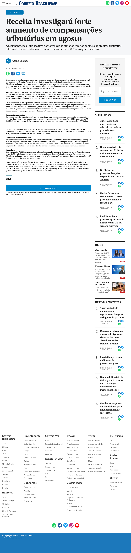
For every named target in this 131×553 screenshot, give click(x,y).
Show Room (71, 461)
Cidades (5, 447)
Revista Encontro (115, 457)
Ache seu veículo (94, 440)
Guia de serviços (73, 458)
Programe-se (50, 467)
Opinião (5, 474)
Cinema (48, 463)
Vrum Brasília (115, 451)
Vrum (91, 435)
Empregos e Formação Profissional (75, 499)
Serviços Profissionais (75, 507)
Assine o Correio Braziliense (8, 515)
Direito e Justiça (8, 501)
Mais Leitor (49, 481)
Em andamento (29, 494)
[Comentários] (23, 74)
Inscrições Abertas (30, 498)
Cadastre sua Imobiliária (76, 478)
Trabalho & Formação (31, 447)
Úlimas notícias (72, 454)
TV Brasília (116, 435)
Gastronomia (50, 447)
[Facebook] (112, 4)
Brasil (4, 454)
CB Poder (113, 447)
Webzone (48, 451)
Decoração (71, 465)
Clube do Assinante (9, 511)
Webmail (48, 454)
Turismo (5, 485)
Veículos (70, 494)
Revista (112, 466)
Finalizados (28, 501)
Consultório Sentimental (54, 444)
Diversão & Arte (8, 464)
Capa (4, 443)
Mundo (4, 461)
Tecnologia (6, 481)
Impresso (7, 492)
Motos (90, 461)
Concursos (30, 482)
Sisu (25, 468)
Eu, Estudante (32, 435)
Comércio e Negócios (74, 510)
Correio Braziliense (8, 437)
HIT (46, 474)
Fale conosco (28, 478)
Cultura (26, 461)
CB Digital (5, 504)
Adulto (69, 503)
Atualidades (114, 470)
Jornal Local (114, 444)
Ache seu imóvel (73, 440)
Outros (114, 477)
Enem (26, 454)
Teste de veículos (94, 451)
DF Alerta (113, 440)
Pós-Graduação (29, 475)
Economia (5, 457)
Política (4, 450)
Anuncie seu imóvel (74, 444)
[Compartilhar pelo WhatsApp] (119, 141)
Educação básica (30, 440)
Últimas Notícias (30, 458)
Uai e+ (112, 489)
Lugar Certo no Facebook (76, 471)
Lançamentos (72, 451)
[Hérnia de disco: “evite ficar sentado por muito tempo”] (118, 286)
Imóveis (70, 491)
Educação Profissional (32, 471)
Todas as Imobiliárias (74, 475)
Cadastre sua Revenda (96, 471)
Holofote (5, 478)
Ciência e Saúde (8, 471)
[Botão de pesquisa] (14, 3)
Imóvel (71, 435)
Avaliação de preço (95, 454)
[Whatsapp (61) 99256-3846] (108, 4)
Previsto (27, 491)
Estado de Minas (116, 483)
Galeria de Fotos (73, 468)
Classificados (74, 482)
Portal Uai (113, 486)
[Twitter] (18, 74)
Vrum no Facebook (95, 465)
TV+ (46, 477)
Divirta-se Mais (54, 458)
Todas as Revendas (95, 468)
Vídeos (90, 458)
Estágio (26, 451)
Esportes (5, 467)
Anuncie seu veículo (95, 444)
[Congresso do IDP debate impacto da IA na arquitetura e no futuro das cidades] (118, 254)
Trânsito (5, 488)
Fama (47, 440)
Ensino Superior (29, 444)
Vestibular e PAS (30, 465)
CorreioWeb (52, 435)
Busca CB (5, 507)
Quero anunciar (72, 487)
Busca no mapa (72, 447)
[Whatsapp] (8, 74)
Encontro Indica (115, 473)
